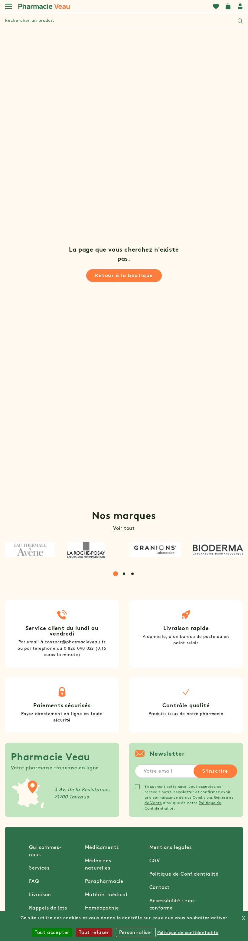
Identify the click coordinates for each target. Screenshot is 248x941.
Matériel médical (106, 894)
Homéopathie (102, 908)
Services (39, 868)
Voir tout (124, 528)
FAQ (34, 881)
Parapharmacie (104, 881)
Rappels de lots (48, 908)
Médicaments (102, 847)
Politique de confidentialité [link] (187, 932)
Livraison (40, 894)
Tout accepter (52, 932)
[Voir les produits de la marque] (30, 549)
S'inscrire (215, 771)
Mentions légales (170, 847)
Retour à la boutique (124, 275)
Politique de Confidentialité (184, 874)
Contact (159, 887)
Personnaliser (135, 932)
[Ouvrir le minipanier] (228, 6)
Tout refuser (94, 932)
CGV (154, 860)
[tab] (115, 573)
